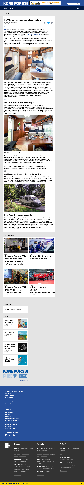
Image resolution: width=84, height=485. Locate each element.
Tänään (7, 309)
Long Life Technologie (33, 34)
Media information (10, 428)
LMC (5, 29)
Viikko (13, 309)
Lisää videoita (23, 380)
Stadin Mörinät (9, 398)
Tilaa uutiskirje (9, 412)
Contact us (8, 426)
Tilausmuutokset (9, 416)
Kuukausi (19, 309)
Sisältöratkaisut (9, 400)
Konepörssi (8, 393)
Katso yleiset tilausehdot (12, 420)
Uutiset (6, 8)
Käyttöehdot (8, 406)
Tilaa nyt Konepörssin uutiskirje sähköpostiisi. (14, 483)
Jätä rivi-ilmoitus (9, 402)
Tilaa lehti (7, 414)
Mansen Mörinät (9, 395)
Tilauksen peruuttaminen (12, 418)
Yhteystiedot (8, 404)
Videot (11, 8)
